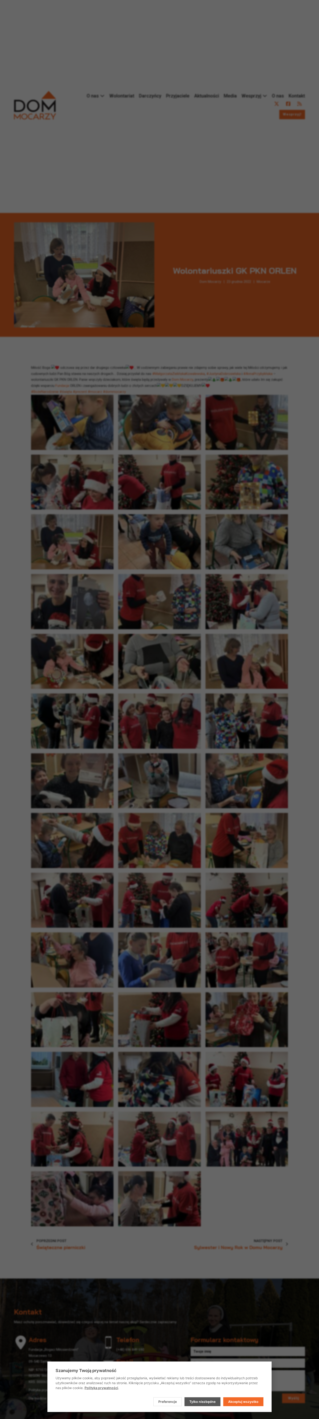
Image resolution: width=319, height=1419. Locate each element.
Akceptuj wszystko (243, 1402)
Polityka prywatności (101, 1388)
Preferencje (167, 1402)
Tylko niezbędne (202, 1402)
